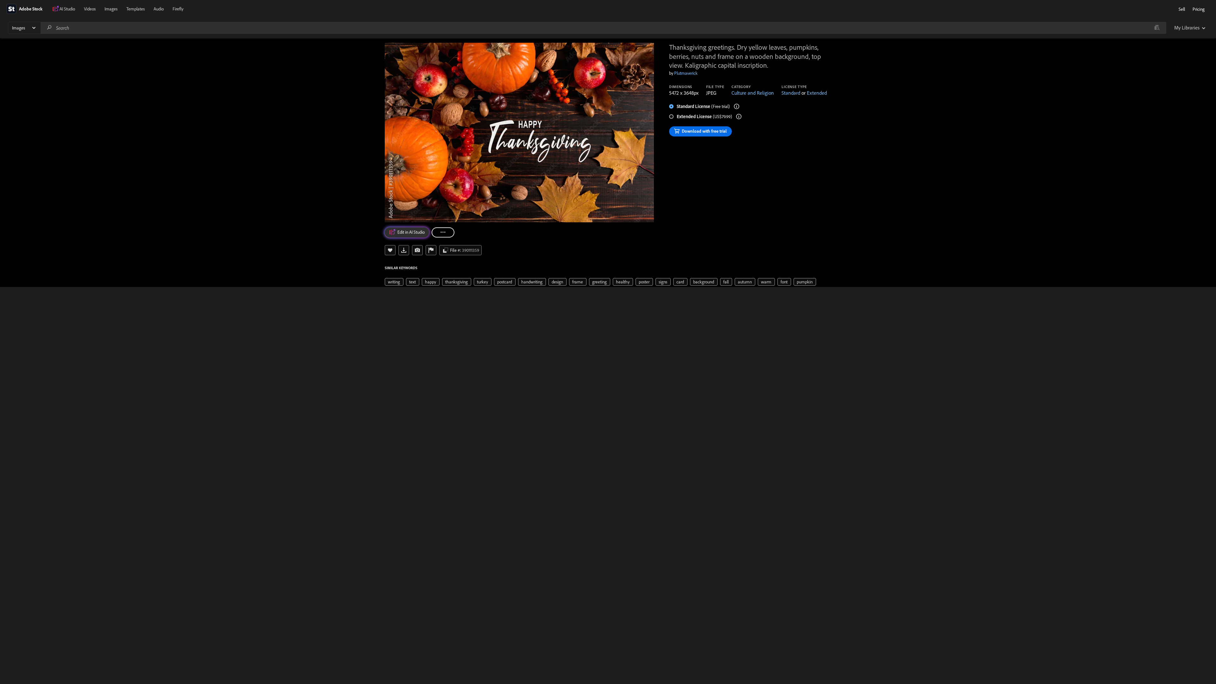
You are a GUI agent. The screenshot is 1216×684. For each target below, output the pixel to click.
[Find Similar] (417, 250)
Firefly (178, 9)
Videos (90, 9)
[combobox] (603, 28)
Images (110, 9)
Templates (135, 9)
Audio (159, 9)
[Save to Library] (390, 250)
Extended (817, 93)
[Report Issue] (431, 250)
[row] (394, 282)
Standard (791, 93)
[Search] (49, 27)
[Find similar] (1157, 28)
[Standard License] (736, 106)
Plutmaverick (686, 73)
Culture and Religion (753, 93)
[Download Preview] (403, 250)
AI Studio (67, 9)
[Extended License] (738, 116)
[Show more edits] (443, 232)
